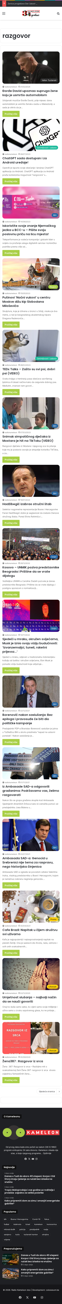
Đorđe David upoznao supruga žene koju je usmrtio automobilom (30, 93)
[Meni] (3, 14)
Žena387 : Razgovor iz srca (22, 1061)
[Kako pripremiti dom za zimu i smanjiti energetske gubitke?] (10, 1273)
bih (5, 1219)
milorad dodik (9, 1229)
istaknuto (17, 1224)
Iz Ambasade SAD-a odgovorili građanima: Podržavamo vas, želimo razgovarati (30, 790)
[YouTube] (33, 1159)
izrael (27, 1224)
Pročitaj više (11, 114)
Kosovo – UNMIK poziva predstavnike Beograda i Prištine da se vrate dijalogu (30, 571)
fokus (46, 1219)
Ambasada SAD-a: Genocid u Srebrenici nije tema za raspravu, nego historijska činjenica (27, 862)
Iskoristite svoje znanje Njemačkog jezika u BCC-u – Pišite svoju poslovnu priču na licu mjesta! (29, 230)
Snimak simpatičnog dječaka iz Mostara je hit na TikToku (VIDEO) (27, 438)
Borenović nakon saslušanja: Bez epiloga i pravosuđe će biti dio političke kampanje (27, 719)
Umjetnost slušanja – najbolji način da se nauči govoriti (29, 999)
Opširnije (47, 1153)
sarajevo (7, 1234)
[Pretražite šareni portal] (58, 14)
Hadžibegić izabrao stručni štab (27, 504)
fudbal (6, 1224)
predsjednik (34, 1229)
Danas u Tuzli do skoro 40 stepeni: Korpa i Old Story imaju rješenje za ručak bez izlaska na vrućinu (40, 1258)
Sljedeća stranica (47, 1091)
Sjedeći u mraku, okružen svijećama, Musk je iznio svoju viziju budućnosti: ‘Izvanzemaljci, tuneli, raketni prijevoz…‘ (30, 645)
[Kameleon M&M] (31, 13)
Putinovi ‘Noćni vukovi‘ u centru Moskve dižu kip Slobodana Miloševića (26, 301)
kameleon (38, 1224)
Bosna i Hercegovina (19, 1219)
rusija (46, 1229)
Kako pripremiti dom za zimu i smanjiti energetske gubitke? (37, 1271)
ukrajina (45, 1234)
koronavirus (52, 1224)
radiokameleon (11, 87)
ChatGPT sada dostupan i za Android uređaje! (24, 160)
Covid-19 (36, 1219)
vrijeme (7, 1239)
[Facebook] (25, 1159)
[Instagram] (36, 1159)
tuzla (17, 1234)
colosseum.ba (52, 1290)
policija (22, 1229)
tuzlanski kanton (31, 1234)
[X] (29, 1159)
